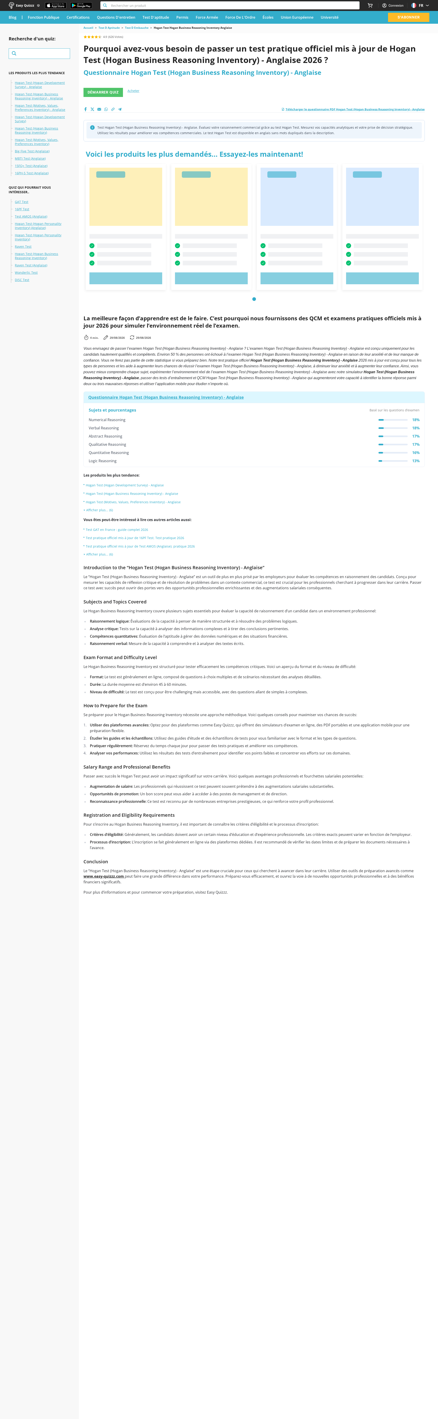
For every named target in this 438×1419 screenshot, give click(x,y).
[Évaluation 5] (100, 36)
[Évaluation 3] (92, 36)
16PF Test (22, 209)
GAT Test (21, 202)
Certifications (78, 17)
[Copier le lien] (113, 109)
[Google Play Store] (81, 5)
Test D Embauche (137, 28)
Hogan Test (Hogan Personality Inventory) (38, 237)
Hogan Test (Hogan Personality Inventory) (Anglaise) (38, 226)
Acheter (133, 91)
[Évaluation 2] (89, 36)
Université (330, 17)
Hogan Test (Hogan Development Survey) (40, 119)
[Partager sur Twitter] (92, 109)
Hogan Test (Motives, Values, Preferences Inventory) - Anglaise (40, 108)
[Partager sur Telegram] (120, 109)
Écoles (268, 17)
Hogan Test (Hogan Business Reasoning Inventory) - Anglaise (39, 96)
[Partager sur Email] (99, 109)
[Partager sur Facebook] (85, 109)
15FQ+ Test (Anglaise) (31, 166)
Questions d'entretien (116, 17)
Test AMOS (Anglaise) (31, 216)
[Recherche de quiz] (39, 53)
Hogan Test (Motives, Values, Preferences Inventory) (36, 142)
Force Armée (207, 17)
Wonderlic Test (26, 273)
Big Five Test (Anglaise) (32, 151)
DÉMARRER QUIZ (103, 92)
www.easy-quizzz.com (104, 876)
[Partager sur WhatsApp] (106, 109)
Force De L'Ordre (240, 17)
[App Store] (56, 5)
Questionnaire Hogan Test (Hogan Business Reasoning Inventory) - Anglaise (166, 397)
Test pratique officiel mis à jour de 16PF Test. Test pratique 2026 (135, 538)
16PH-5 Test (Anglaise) (32, 173)
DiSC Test (22, 280)
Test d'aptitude (156, 17)
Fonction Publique (43, 17)
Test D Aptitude (109, 28)
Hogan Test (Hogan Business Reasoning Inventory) (36, 130)
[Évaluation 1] (85, 36)
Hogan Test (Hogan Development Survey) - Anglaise (40, 85)
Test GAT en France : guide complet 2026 (117, 529)
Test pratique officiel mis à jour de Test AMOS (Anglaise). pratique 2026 (140, 546)
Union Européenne (297, 17)
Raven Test (23, 247)
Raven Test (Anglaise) (31, 265)
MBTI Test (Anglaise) (30, 159)
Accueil (88, 28)
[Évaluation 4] (96, 36)
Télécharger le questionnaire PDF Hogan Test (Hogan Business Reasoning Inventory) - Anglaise (355, 109)
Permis (182, 17)
